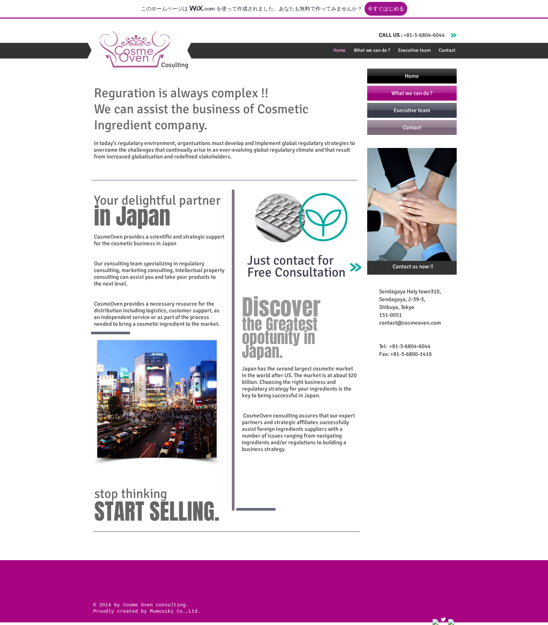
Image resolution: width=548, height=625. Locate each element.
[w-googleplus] (451, 622)
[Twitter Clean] (443, 619)
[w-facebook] (435, 622)
